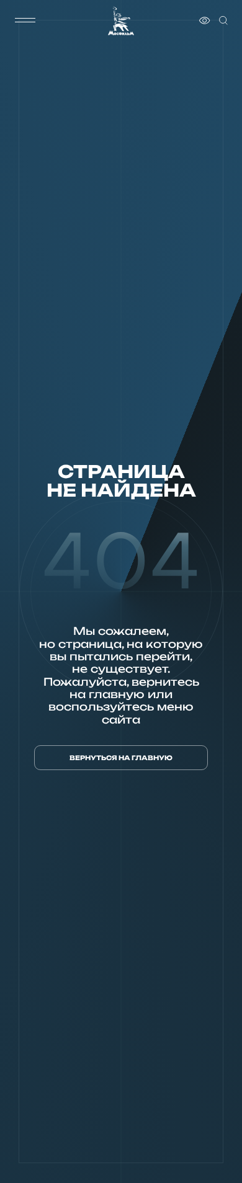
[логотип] (121, 21)
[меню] (25, 20)
